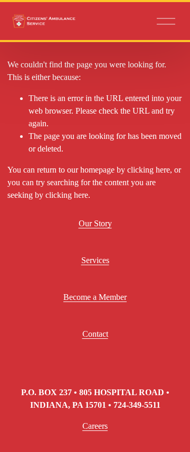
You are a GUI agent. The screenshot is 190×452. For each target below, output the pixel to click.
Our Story (95, 223)
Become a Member (95, 297)
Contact (95, 333)
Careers (95, 425)
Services (95, 260)
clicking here (148, 169)
